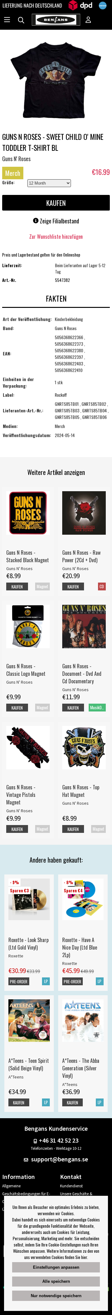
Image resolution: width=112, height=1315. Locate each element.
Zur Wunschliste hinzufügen (56, 236)
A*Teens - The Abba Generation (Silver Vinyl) (80, 1068)
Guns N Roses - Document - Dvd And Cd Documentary (81, 673)
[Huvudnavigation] (7, 20)
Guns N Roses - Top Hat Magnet (80, 790)
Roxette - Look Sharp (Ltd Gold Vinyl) (28, 943)
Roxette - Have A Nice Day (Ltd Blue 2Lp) (79, 947)
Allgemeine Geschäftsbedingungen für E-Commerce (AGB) (26, 1193)
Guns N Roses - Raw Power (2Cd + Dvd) (81, 556)
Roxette (15, 956)
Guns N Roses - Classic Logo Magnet (25, 669)
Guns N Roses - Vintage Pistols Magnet (20, 794)
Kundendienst (71, 1186)
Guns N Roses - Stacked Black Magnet (27, 556)
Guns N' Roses (16, 159)
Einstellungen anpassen (56, 1267)
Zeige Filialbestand (59, 221)
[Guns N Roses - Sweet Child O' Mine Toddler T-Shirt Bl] (56, 80)
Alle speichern (56, 1281)
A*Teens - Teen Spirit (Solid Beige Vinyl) (28, 1064)
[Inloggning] (88, 20)
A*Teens (16, 1077)
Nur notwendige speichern (56, 1295)
